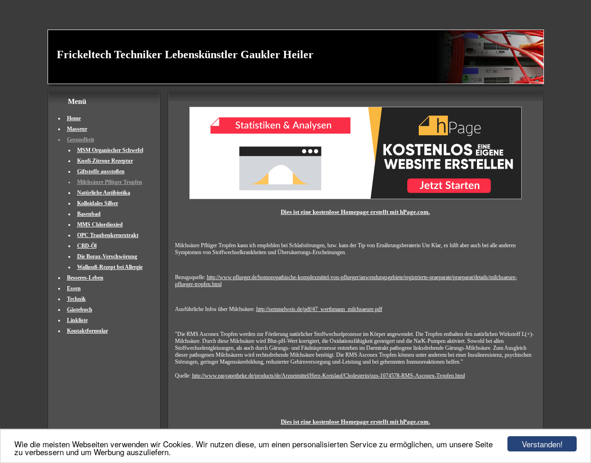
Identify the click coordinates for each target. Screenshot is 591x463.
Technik (76, 299)
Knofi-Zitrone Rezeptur (105, 161)
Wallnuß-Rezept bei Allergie (110, 267)
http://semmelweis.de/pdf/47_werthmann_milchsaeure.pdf (319, 309)
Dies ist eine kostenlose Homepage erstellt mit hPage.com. (355, 211)
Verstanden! (542, 444)
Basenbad (89, 214)
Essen (74, 288)
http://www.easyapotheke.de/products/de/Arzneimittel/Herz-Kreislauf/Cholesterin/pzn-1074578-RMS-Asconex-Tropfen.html (328, 375)
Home (74, 118)
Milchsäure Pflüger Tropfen (109, 182)
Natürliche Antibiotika (103, 192)
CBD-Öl (86, 246)
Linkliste (77, 320)
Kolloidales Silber (97, 203)
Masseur (77, 129)
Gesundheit (80, 139)
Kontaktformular (87, 331)
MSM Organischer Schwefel (110, 150)
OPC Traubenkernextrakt (108, 235)
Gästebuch (79, 309)
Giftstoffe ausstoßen (101, 171)
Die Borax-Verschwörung (107, 256)
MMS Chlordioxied (100, 224)
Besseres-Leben (85, 277)
